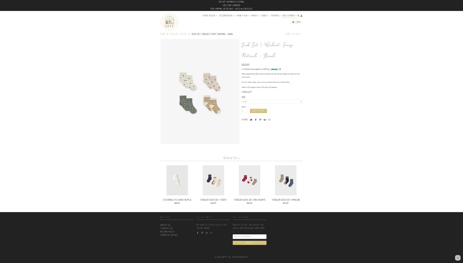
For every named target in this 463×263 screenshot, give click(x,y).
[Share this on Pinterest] (260, 120)
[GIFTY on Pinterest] (202, 233)
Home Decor (210, 16)
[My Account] (301, 16)
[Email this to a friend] (269, 120)
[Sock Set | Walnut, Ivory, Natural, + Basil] (199, 91)
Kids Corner (289, 16)
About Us (165, 225)
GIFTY (224, 257)
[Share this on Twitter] (251, 120)
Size (243, 97)
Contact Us (166, 228)
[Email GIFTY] (211, 233)
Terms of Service (169, 235)
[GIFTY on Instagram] (207, 233)
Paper (255, 16)
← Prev (287, 34)
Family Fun (243, 16)
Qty (244, 107)
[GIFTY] (169, 22)
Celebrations (226, 16)
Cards (265, 16)
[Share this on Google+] (264, 120)
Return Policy (167, 232)
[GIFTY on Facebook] (198, 233)
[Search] (299, 16)
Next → (299, 34)
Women (275, 16)
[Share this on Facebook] (255, 120)
